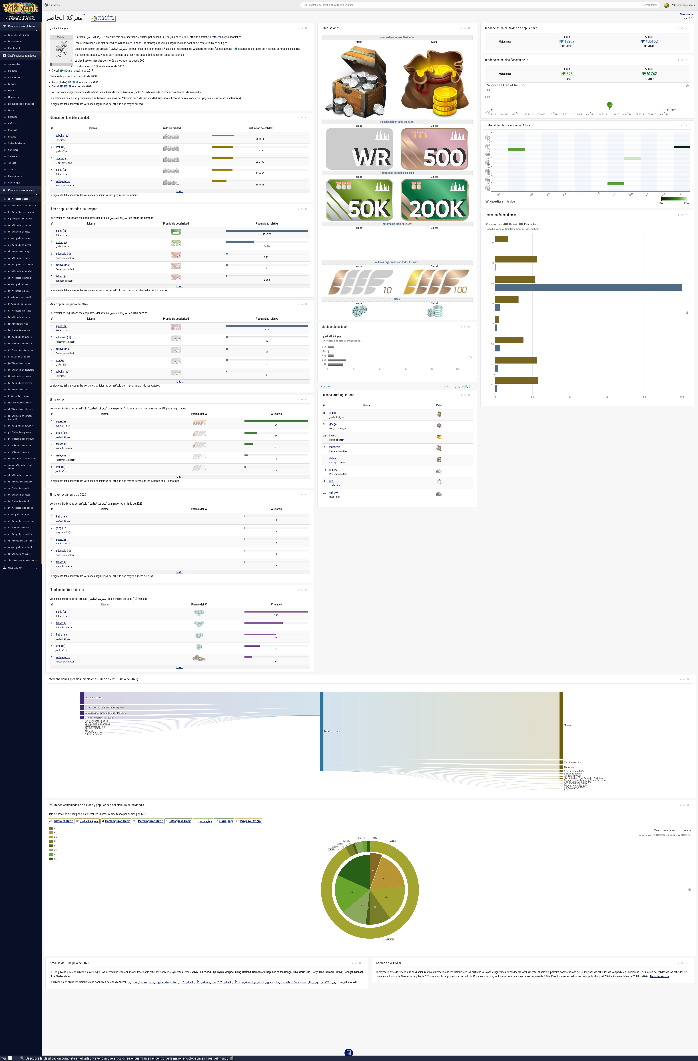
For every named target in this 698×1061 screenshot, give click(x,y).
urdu (331, 481)
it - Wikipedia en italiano (19, 356)
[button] (298, 28)
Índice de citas (15, 41)
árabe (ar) (61, 242)
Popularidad (14, 48)
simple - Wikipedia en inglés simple (21, 467)
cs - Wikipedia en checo (19, 231)
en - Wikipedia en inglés (19, 258)
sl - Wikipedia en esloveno (20, 481)
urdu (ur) (60, 147)
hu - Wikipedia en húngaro (20, 337)
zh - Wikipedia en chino (19, 554)
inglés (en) (61, 169)
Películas (12, 123)
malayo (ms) (63, 181)
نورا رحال (313, 982)
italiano (333, 458)
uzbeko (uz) (62, 135)
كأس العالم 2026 (227, 982)
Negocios (12, 117)
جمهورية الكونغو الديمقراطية (256, 982)
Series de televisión (17, 143)
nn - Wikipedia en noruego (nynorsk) (20, 418)
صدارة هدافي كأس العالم (201, 982)
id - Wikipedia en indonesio (20, 350)
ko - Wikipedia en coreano (20, 383)
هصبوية (323, 386)
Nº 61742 (649, 73)
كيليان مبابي (177, 982)
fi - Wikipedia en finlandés (20, 297)
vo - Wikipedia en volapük (20, 547)
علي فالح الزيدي (159, 982)
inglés (224, 43)
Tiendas (12, 169)
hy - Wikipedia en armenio (20, 343)
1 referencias (217, 37)
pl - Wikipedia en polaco (19, 432)
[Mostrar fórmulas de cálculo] (348, 1053)
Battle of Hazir (63, 821)
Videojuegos (14, 182)
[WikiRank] (21, 7)
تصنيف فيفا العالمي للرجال (290, 982)
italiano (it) (61, 276)
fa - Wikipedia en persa (18, 291)
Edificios (12, 84)
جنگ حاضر (205, 821)
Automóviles (14, 64)
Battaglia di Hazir (180, 821)
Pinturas (12, 136)
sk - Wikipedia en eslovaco (20, 475)
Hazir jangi (226, 821)
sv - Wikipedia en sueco (19, 494)
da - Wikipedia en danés (19, 238)
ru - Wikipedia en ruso (18, 452)
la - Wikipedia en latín (18, 389)
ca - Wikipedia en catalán (19, 225)
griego (333, 424)
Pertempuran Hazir (117, 821)
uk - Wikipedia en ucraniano (21, 521)
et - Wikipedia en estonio (19, 277)
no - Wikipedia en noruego (20, 425)
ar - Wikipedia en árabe (18, 198)
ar (84, 14)
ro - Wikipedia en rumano (19, 445)
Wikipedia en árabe (682, 5)
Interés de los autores (18, 35)
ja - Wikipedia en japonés (19, 363)
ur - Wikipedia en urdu (18, 527)
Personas (12, 130)
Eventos (12, 90)
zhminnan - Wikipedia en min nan (23, 560)
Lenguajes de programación (21, 103)
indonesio (334, 447)
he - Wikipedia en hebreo (19, 317)
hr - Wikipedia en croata (19, 330)
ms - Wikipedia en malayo (20, 402)
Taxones (12, 162)
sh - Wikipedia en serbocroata (22, 458)
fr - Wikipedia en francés (19, 304)
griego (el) (61, 158)
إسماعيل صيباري (138, 982)
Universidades (15, 176)
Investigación (651, 4)
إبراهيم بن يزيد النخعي (459, 386)
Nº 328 (567, 73)
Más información (659, 976)
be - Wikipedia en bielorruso (21, 212)
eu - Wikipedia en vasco (19, 284)
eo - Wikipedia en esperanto (21, 264)
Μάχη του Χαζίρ (250, 821)
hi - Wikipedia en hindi (18, 323)
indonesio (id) (63, 253)
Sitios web (13, 149)
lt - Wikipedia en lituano (19, 396)
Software (12, 156)
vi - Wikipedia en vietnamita (21, 540)
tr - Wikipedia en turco (18, 514)
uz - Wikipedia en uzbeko (20, 534)
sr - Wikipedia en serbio (19, 488)
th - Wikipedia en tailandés (20, 507)
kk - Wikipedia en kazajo (19, 376)
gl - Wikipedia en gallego (19, 310)
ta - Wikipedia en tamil (18, 501)
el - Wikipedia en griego (19, 251)
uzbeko (137, 43)
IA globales (13, 97)
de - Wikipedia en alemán (19, 245)
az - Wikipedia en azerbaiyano (22, 205)
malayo (333, 469)
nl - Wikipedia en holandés (20, 409)
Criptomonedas (15, 77)
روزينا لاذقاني (328, 982)
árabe (332, 413)
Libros (11, 110)
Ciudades (12, 71)
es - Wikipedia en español (20, 271)
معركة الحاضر (95, 37)
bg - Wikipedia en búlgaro (20, 218)
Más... (179, 191)
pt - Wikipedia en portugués (21, 438)
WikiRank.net (687, 14)
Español (54, 5)
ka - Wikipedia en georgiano (21, 369)
